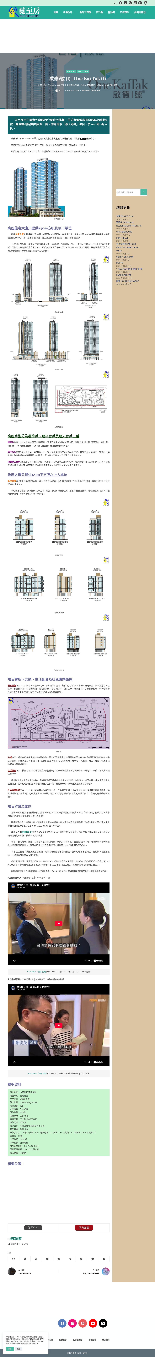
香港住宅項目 (71, 71)
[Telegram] (70, 1259)
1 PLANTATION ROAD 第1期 (129, 269)
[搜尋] (115, 3)
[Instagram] (125, 2)
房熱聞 (111, 12)
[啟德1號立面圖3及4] (58, 340)
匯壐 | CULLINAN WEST (127, 281)
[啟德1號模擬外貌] (36, 186)
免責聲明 (92, 1340)
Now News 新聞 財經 (36, 972)
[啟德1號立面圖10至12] (58, 583)
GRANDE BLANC (124, 232)
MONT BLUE (122, 238)
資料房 (99, 12)
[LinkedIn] (47, 1259)
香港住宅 (67, 12)
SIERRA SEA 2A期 (124, 257)
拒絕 (18, 1349)
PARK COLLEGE (123, 275)
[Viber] (81, 1259)
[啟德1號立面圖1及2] (58, 282)
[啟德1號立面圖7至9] (58, 526)
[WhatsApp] (92, 1259)
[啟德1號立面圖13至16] (58, 641)
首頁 (56, 12)
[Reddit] (58, 1259)
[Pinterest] (130, 2)
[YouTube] (140, 2)
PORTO (119, 263)
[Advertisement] (77, 36)
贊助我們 (105, 1340)
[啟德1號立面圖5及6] (58, 398)
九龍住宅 (80, 71)
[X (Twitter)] (135, 2)
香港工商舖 (85, 12)
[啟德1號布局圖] (58, 723)
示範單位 (124, 12)
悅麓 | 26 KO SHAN (125, 216)
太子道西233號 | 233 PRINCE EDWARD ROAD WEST (127, 247)
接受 (10, 1349)
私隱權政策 (77, 1340)
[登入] (145, 3)
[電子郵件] (104, 1259)
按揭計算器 (140, 12)
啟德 (86, 71)
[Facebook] (120, 2)
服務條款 (62, 1340)
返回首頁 (16, 1238)
